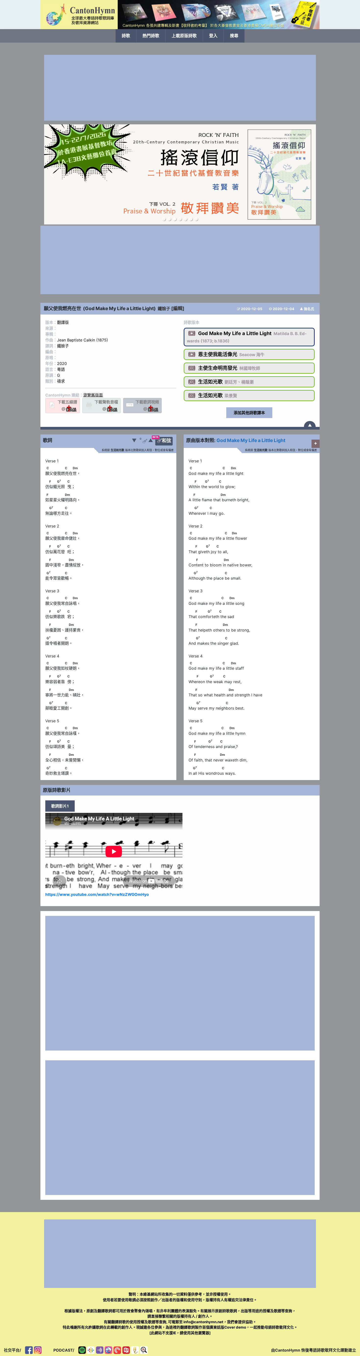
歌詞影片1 (60, 806)
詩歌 (126, 35)
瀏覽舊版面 (93, 395)
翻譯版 (63, 322)
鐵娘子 (164, 308)
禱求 (61, 381)
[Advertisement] (180, 88)
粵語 (61, 369)
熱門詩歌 (151, 35)
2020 (62, 363)
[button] (52, 174)
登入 (213, 35)
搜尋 (234, 35)
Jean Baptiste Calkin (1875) (82, 340)
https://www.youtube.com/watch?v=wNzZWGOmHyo (97, 894)
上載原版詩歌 (184, 35)
